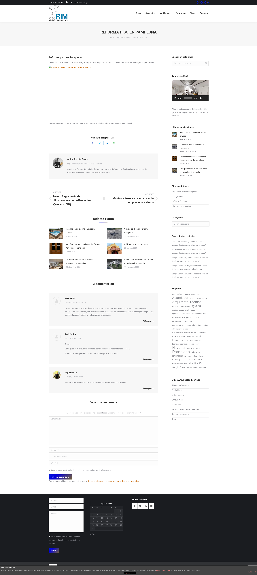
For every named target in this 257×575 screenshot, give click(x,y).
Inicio (112, 37)
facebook (134, 506)
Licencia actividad (193, 336)
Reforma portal (195, 359)
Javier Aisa (176, 405)
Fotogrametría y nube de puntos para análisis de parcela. (193, 170)
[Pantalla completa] (205, 98)
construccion (187, 321)
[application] (190, 90)
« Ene (92, 534)
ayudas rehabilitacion (181, 314)
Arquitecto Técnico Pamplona (184, 192)
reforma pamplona (180, 360)
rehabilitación (195, 363)
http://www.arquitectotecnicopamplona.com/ (84, 163)
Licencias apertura (196, 340)
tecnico (189, 367)
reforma (195, 352)
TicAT (174, 419)
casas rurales (200, 314)
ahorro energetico (192, 294)
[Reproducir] (175, 98)
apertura (193, 298)
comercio (195, 318)
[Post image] (56, 233)
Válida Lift (70, 298)
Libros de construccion (181, 206)
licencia (182, 336)
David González (178, 242)
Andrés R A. (70, 334)
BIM (192, 314)
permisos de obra (179, 250)
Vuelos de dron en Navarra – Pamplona (136, 231)
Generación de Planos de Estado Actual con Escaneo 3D (138, 262)
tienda (195, 367)
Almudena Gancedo (180, 385)
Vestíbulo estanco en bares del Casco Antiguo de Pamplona (83, 246)
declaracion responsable (181, 325)
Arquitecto (202, 298)
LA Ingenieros (177, 196)
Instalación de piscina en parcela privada (80, 231)
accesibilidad (178, 294)
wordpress (145, 506)
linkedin (151, 506)
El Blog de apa (178, 395)
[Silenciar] (200, 98)
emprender (201, 332)
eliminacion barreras (180, 329)
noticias (190, 348)
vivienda (202, 367)
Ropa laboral (71, 372)
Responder (149, 321)
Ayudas (120, 37)
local (197, 344)
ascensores (185, 306)
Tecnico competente (180, 414)
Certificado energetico (181, 317)
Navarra (178, 347)
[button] (190, 90)
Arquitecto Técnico (187, 302)
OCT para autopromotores (136, 244)
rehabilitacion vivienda (179, 364)
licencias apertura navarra (183, 344)
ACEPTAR (129, 573)
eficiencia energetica (200, 325)
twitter (140, 506)
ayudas (196, 306)
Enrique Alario (178, 400)
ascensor (175, 306)
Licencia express (180, 340)
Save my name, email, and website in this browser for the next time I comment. (81, 470)
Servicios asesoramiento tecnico (185, 409)
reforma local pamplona (193, 356)
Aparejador (180, 297)
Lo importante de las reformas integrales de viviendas (79, 262)
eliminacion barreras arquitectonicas (184, 333)
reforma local (177, 356)
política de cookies (163, 570)
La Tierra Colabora (179, 201)
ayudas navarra (178, 310)
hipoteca (175, 336)
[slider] (188, 98)
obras (198, 348)
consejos (176, 321)
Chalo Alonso (177, 390)
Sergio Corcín (177, 258)
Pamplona (181, 352)
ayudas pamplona (192, 310)
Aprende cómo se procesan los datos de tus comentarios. (113, 481)
